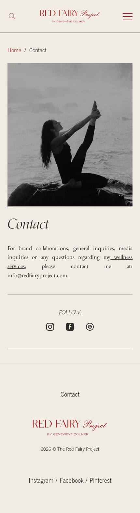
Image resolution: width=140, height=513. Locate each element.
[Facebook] (70, 326)
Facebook (72, 481)
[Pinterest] (90, 326)
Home (14, 51)
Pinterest (100, 481)
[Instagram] (50, 326)
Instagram (41, 481)
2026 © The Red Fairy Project (70, 449)
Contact (70, 395)
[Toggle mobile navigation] (128, 16)
